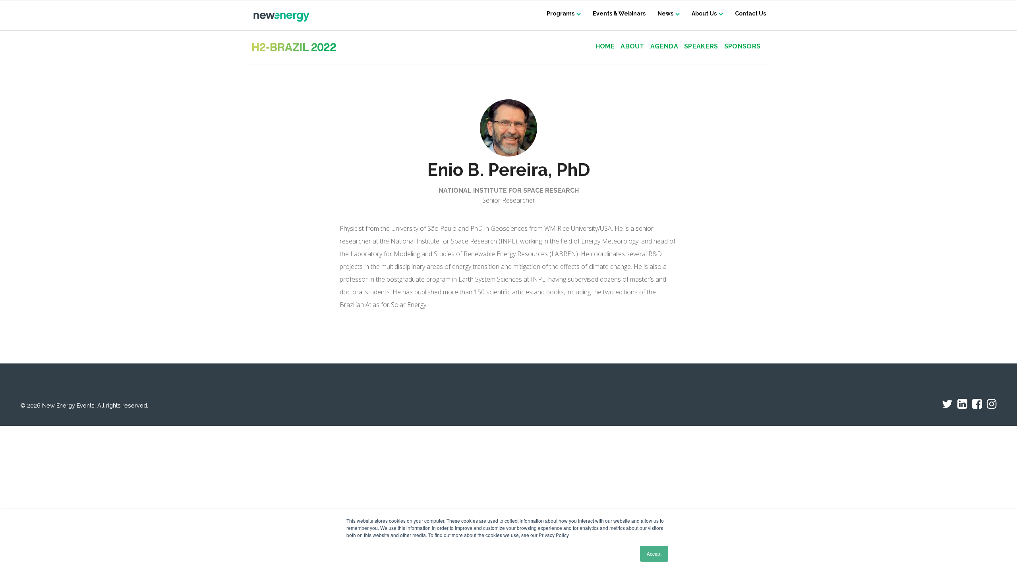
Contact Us (750, 13)
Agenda (664, 46)
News (665, 13)
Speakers (701, 46)
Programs (560, 13)
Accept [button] (654, 553)
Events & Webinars (619, 13)
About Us (704, 13)
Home (605, 46)
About (632, 46)
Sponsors (742, 46)
